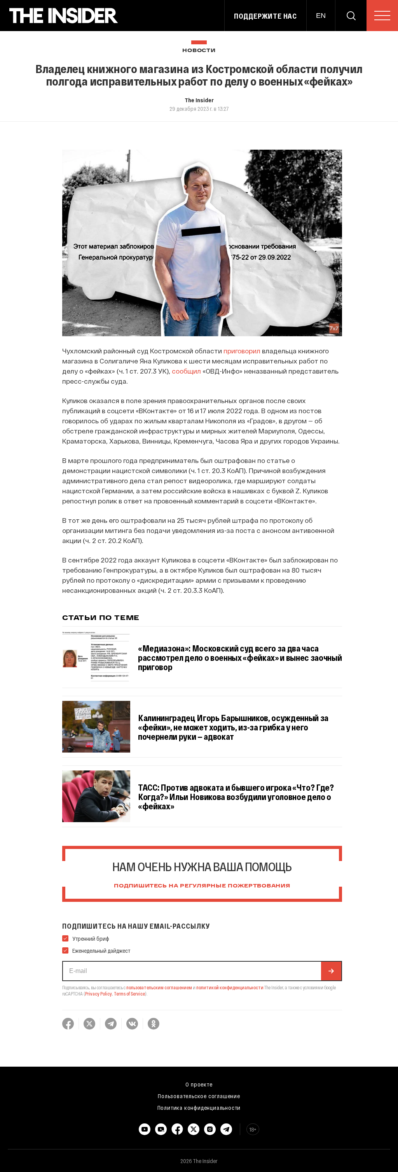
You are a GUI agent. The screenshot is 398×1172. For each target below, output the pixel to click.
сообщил (186, 371)
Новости (198, 51)
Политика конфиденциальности (199, 1107)
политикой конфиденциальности (230, 987)
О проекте (198, 1084)
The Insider (199, 99)
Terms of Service (129, 993)
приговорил (241, 351)
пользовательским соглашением (159, 987)
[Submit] (331, 971)
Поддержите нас (265, 16)
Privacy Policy (98, 993)
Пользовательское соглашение (199, 1095)
